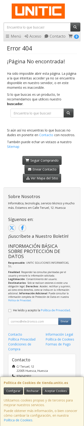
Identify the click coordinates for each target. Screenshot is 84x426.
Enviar (65, 321)
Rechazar (33, 391)
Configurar (13, 391)
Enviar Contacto (44, 169)
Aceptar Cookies (56, 391)
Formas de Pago (58, 344)
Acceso (34, 36)
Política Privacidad (21, 339)
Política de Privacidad (19, 300)
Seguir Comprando (44, 160)
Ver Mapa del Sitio (44, 178)
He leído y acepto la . (42, 310)
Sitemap (13, 146)
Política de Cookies (18, 420)
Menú (15, 36)
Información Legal (59, 334)
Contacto (57, 36)
